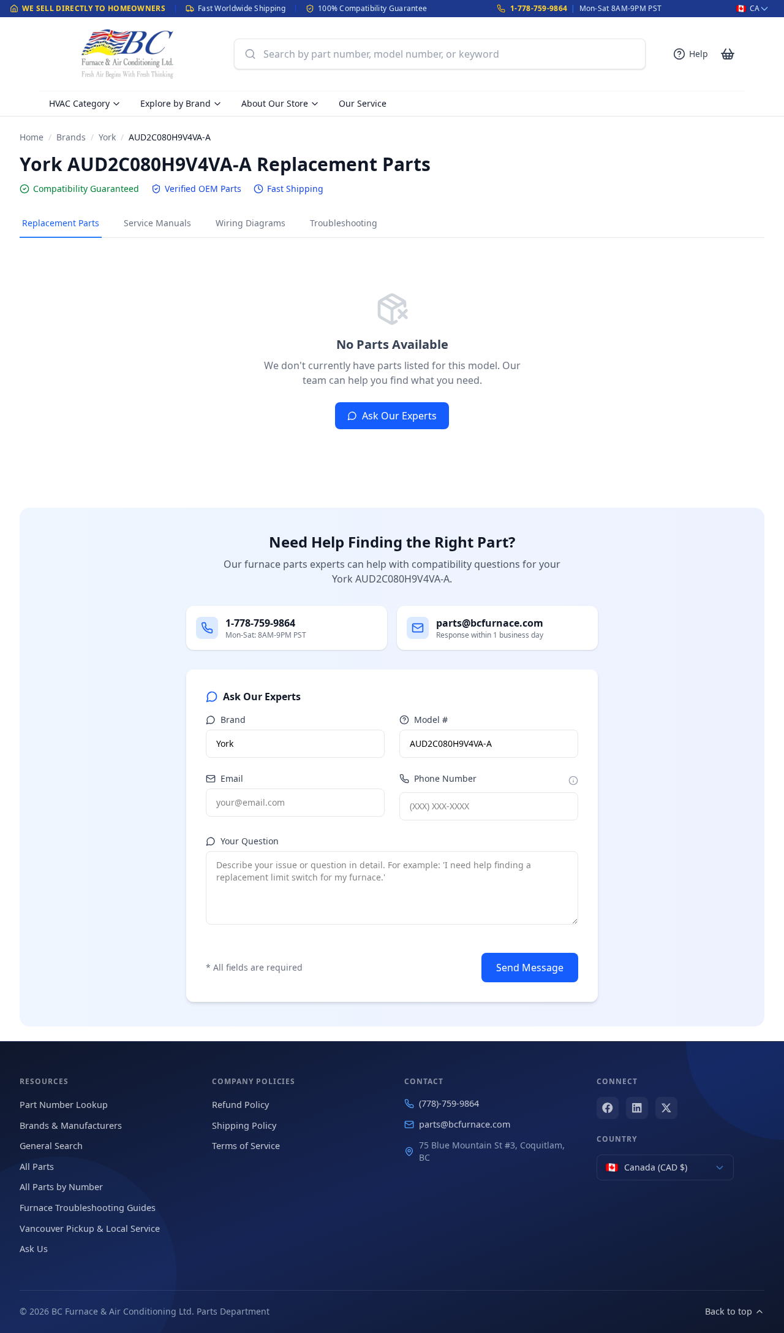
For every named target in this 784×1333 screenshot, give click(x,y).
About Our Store (274, 103)
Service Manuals (157, 223)
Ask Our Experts (399, 415)
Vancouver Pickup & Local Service (90, 1228)
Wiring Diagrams (250, 223)
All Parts (37, 1166)
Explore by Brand (175, 103)
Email (232, 778)
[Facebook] (608, 1108)
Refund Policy (240, 1104)
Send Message (530, 967)
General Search (51, 1146)
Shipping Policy (244, 1125)
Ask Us (34, 1249)
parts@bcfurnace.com (464, 1124)
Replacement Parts (60, 223)
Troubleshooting (343, 223)
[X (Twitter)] (666, 1108)
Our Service (362, 103)
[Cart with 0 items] (727, 54)
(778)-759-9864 (449, 1103)
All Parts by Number (61, 1187)
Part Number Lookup (64, 1104)
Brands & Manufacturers (71, 1125)
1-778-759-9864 (538, 8)
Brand (233, 719)
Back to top (728, 1311)
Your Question (250, 841)
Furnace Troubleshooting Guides (88, 1207)
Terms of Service (246, 1146)
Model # (431, 719)
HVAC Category (79, 103)
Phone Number (445, 778)
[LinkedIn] (637, 1108)
